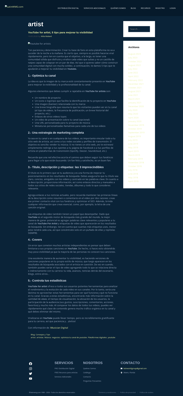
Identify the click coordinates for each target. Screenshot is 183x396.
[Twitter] (30, 373)
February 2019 (135, 158)
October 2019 (135, 128)
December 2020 (136, 106)
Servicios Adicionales (95, 8)
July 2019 (132, 140)
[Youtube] (30, 378)
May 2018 (133, 177)
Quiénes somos (118, 8)
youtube (111, 337)
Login (173, 8)
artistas (40, 337)
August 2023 (134, 53)
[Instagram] (30, 368)
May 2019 (133, 147)
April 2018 (133, 181)
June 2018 (133, 173)
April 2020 (133, 117)
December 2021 (136, 83)
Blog (133, 8)
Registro (160, 8)
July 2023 (132, 57)
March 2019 (134, 155)
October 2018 (135, 166)
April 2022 (133, 76)
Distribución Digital (68, 8)
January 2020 (134, 121)
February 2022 (135, 80)
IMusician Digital (59, 327)
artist (33, 337)
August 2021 (134, 91)
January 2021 (134, 102)
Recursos (145, 8)
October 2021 (135, 87)
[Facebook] (30, 363)
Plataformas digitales (97, 337)
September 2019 (136, 132)
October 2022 (135, 61)
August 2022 (134, 65)
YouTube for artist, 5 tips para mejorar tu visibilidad (60, 32)
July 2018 (132, 169)
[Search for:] (139, 29)
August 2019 (134, 136)
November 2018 (136, 162)
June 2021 (133, 95)
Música (47, 337)
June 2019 (133, 143)
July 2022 (132, 68)
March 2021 (134, 98)
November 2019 (136, 125)
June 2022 (133, 72)
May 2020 (133, 113)
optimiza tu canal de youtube (74, 337)
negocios (56, 337)
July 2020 (132, 110)
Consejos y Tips (43, 334)
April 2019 (133, 151)
